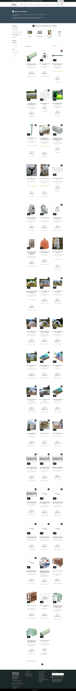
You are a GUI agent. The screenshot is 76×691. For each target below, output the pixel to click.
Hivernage (13, 37)
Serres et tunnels (15, 27)
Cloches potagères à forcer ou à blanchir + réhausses (17, 34)
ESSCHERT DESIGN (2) (16, 51)
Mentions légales (35, 689)
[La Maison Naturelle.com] (14, 4)
